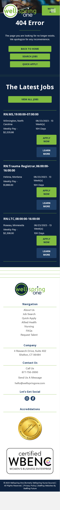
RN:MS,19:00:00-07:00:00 (20, 114)
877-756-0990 (30, 372)
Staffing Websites (45, 485)
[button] (52, 11)
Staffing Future (30, 488)
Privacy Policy (30, 485)
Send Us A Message (30, 377)
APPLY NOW (46, 139)
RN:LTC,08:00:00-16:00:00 (21, 219)
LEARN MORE (46, 152)
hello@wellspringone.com (30, 383)
